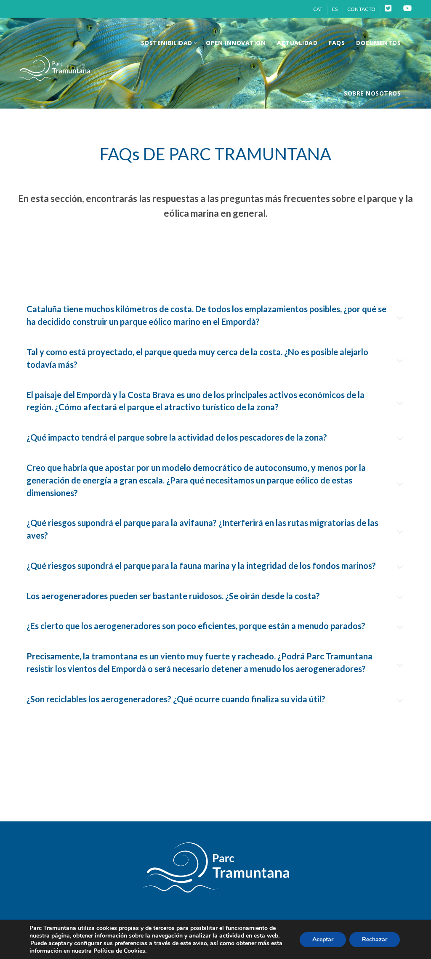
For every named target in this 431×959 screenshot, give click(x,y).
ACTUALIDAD (297, 43)
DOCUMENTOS (378, 43)
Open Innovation (236, 43)
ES (335, 9)
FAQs (337, 43)
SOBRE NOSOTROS (372, 93)
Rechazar (374, 939)
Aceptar (322, 939)
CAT (318, 9)
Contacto (361, 9)
